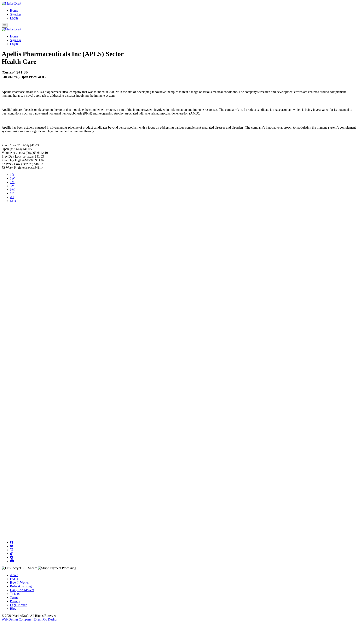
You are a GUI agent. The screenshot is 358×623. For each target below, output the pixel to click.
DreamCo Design (45, 619)
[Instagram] (11, 550)
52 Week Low (11, 164)
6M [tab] (12, 189)
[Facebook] (11, 542)
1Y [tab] (12, 193)
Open (5, 149)
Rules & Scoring (21, 586)
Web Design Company (16, 619)
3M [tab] (12, 186)
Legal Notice (18, 605)
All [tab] (12, 197)
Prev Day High (12, 160)
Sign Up (15, 14)
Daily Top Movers (22, 590)
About (14, 575)
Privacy (15, 601)
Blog (13, 608)
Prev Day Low (11, 156)
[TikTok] (11, 553)
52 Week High (11, 167)
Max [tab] (13, 200)
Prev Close (9, 145)
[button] (4, 25)
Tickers (14, 593)
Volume (7, 152)
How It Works (19, 582)
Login (14, 18)
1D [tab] (12, 174)
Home (14, 10)
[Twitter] (11, 546)
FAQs (14, 579)
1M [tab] (12, 182)
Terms (14, 597)
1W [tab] (12, 178)
